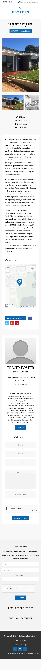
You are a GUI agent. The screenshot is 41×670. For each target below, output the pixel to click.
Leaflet (23, 307)
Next (36, 64)
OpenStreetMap (31, 307)
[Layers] (32, 268)
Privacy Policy (13, 653)
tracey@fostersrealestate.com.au (26, 2)
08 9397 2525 (7, 2)
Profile (20, 427)
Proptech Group (33, 653)
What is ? (20, 575)
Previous (5, 64)
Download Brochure (17, 318)
